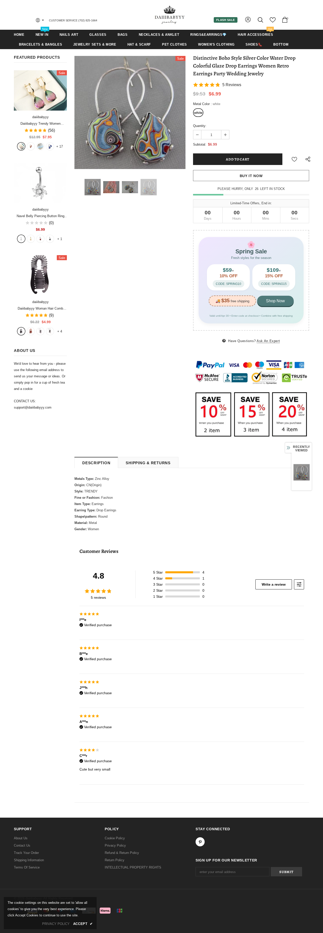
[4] (50, 239)
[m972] (40, 146)
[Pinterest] (200, 841)
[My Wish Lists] (273, 22)
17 (59, 146)
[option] (129, 112)
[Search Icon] (260, 19)
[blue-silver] (50, 146)
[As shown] (40, 331)
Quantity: (199, 126)
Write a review (274, 584)
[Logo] (170, 14)
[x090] (21, 146)
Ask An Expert (268, 341)
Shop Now (275, 301)
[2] (31, 239)
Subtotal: (199, 144)
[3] (40, 239)
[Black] (21, 331)
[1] (21, 239)
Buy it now (251, 176)
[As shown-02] (50, 331)
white (198, 113)
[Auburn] (31, 331)
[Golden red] (31, 146)
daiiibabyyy (40, 117)
